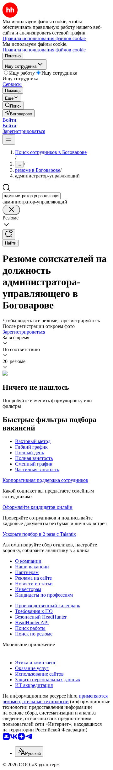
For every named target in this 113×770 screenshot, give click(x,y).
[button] (9, 120)
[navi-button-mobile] (9, 139)
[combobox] (32, 195)
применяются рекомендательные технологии (55, 698)
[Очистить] (11, 210)
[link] (13, 105)
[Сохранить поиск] (9, 234)
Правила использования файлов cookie (44, 49)
